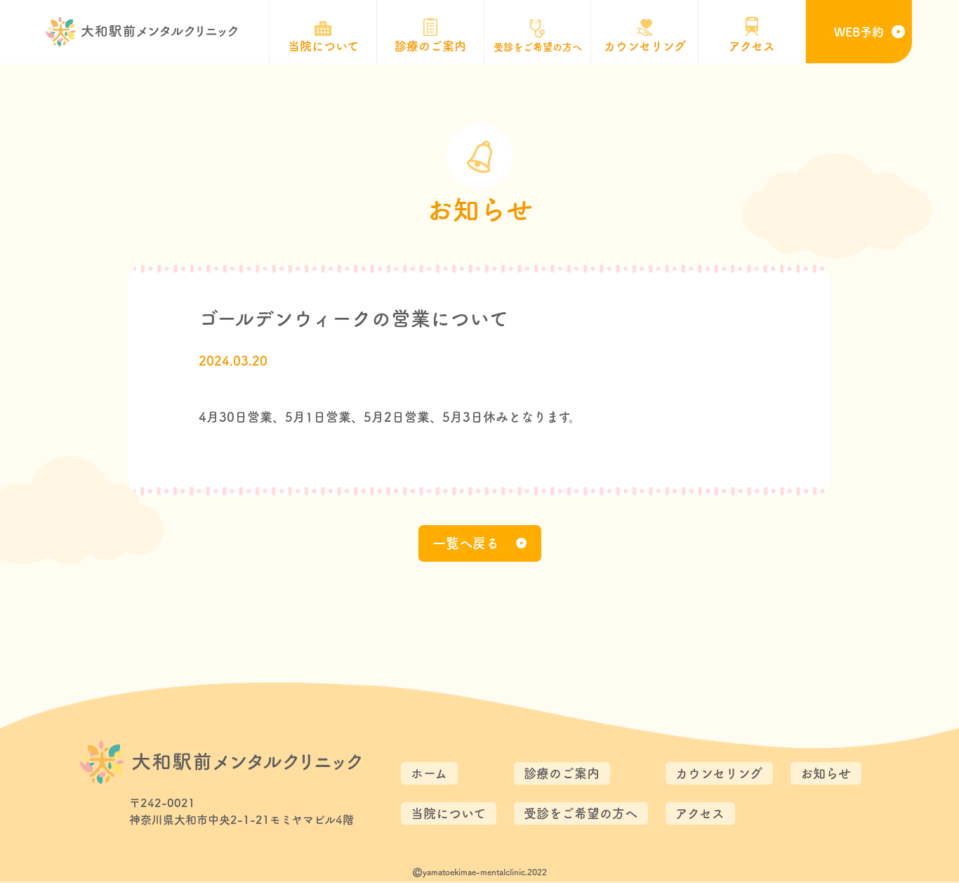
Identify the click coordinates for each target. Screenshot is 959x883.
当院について (448, 813)
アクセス (700, 813)
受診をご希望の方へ (580, 813)
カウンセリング (718, 773)
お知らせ (825, 773)
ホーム (429, 773)
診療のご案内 (562, 773)
